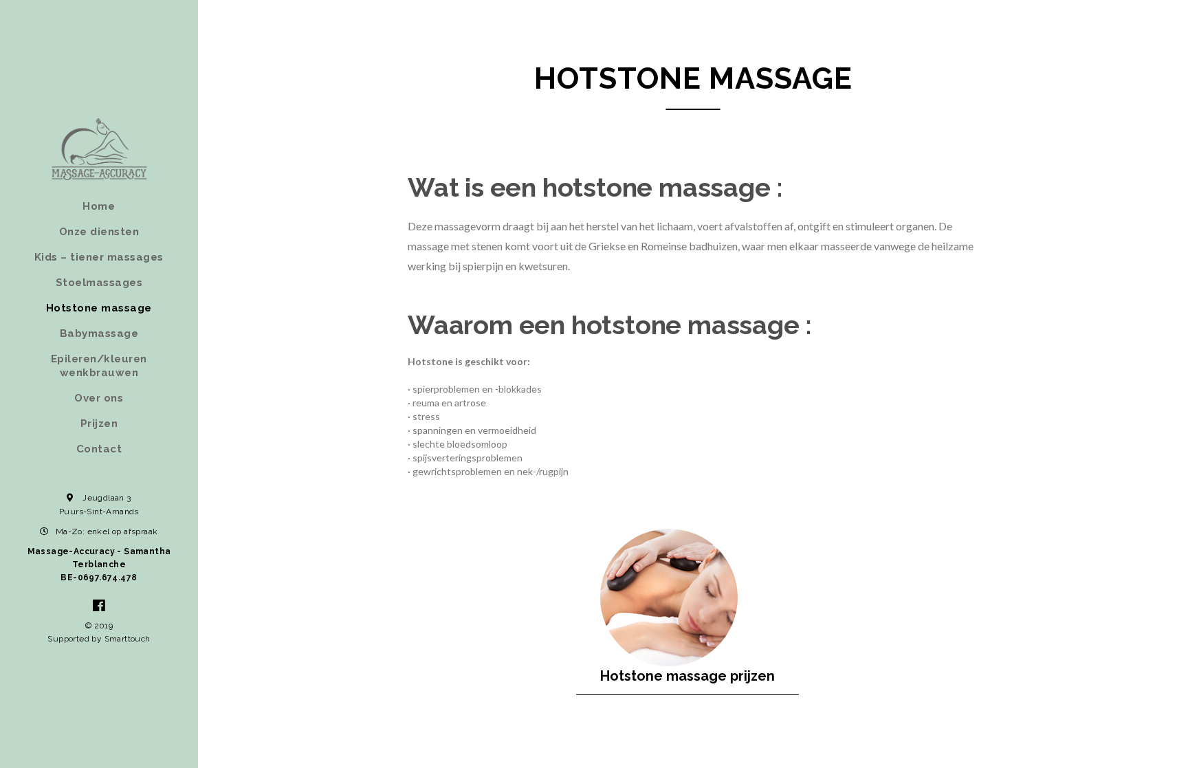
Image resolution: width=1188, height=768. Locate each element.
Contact (99, 449)
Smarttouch (127, 639)
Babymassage (99, 333)
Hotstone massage (99, 308)
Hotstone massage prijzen (687, 676)
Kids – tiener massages (99, 257)
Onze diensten (99, 232)
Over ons (98, 398)
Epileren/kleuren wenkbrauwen (99, 366)
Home (98, 206)
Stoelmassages (99, 282)
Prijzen (99, 423)
